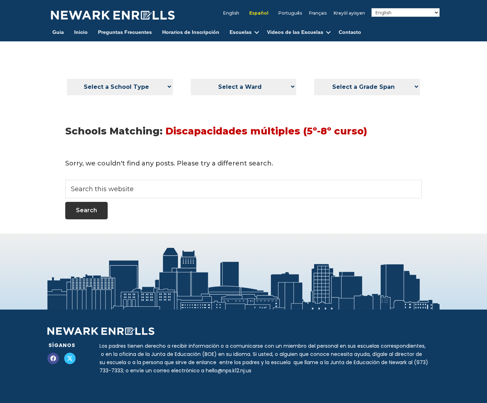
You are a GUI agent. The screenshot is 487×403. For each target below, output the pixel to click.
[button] (257, 32)
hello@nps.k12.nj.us (228, 370)
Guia (58, 32)
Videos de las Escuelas (295, 32)
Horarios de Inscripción (190, 32)
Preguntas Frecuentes (125, 32)
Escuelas (241, 32)
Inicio (81, 32)
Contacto (350, 32)
